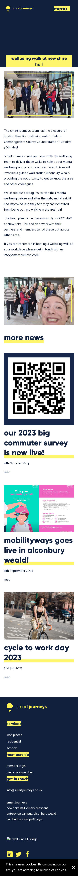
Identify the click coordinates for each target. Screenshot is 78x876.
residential (14, 741)
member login (16, 766)
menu (60, 8)
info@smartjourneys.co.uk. (22, 255)
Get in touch (17, 778)
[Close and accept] (74, 867)
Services (14, 723)
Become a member (20, 772)
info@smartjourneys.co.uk (24, 790)
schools (12, 748)
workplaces (14, 735)
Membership (18, 754)
